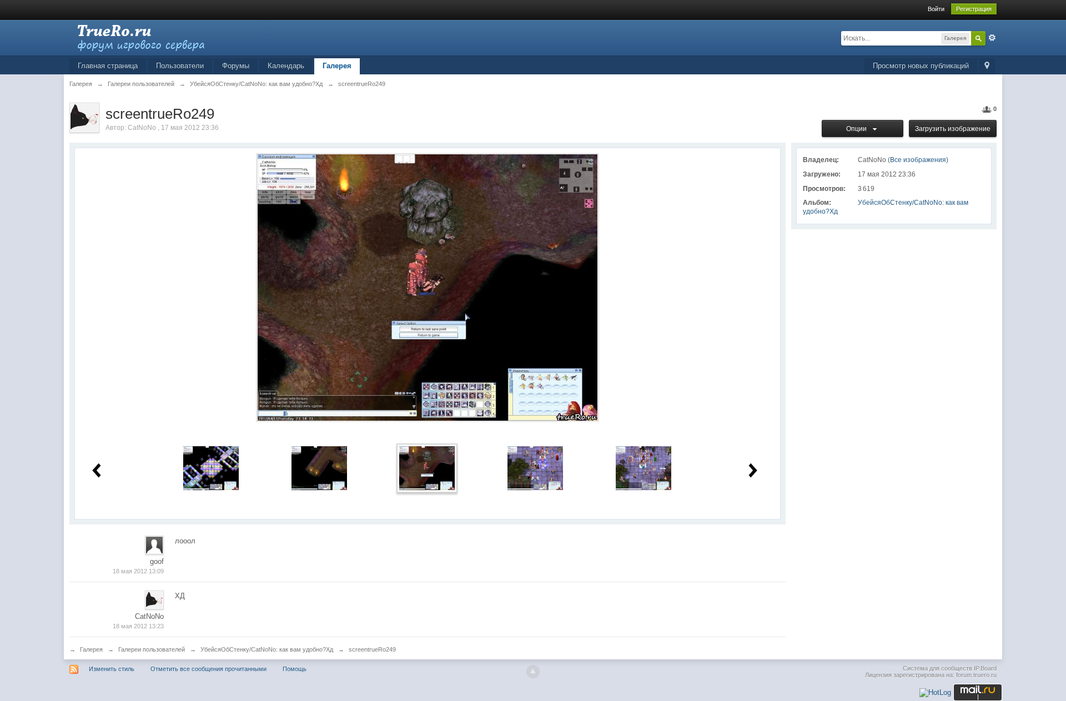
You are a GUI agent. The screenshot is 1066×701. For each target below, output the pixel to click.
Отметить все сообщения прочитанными (208, 668)
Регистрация (974, 9)
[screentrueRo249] (426, 467)
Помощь (294, 668)
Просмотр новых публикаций (921, 66)
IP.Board (985, 668)
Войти (936, 9)
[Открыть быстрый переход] (987, 66)
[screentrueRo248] (319, 467)
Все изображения (918, 160)
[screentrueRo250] (535, 467)
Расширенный (992, 37)
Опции (858, 129)
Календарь (286, 66)
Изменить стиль (111, 668)
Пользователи (180, 66)
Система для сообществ (937, 668)
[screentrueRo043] (643, 467)
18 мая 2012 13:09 (138, 571)
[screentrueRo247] (211, 467)
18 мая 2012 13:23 (138, 626)
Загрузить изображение (952, 129)
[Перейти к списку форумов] (168, 37)
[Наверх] (533, 671)
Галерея (337, 66)
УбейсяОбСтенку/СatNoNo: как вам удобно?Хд (266, 649)
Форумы (235, 66)
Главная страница (108, 66)
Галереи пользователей (151, 649)
